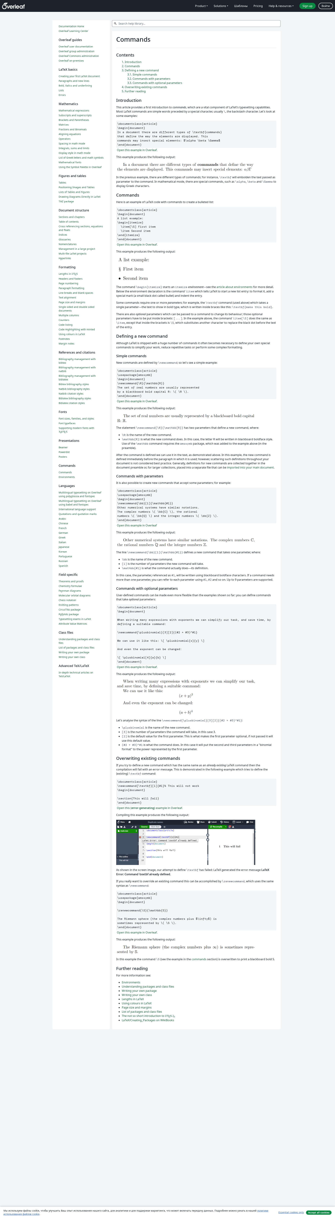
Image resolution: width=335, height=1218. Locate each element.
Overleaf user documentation (76, 46)
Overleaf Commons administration (79, 56)
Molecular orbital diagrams (75, 595)
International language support (77, 509)
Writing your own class (137, 995)
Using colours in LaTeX (136, 1003)
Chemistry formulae (70, 586)
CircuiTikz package (69, 609)
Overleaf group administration (76, 51)
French (63, 528)
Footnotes (64, 338)
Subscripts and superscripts (75, 115)
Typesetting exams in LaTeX (75, 619)
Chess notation (67, 600)
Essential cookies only (291, 1212)
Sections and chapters (72, 217)
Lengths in (68, 273)
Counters (64, 320)
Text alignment (67, 297)
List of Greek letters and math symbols (81, 157)
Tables (62, 182)
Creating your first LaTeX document (79, 76)
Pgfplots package (69, 614)
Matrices (64, 124)
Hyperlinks (65, 258)
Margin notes (66, 343)
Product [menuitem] (200, 6)
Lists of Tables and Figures (74, 192)
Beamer (63, 447)
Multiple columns (69, 315)
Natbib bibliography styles (74, 389)
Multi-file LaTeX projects (73, 253)
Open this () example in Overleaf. (149, 808)
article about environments (234, 287)
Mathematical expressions (74, 110)
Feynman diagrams (70, 590)
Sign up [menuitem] (307, 6)
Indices (63, 234)
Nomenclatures (68, 244)
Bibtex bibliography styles (74, 384)
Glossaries (65, 239)
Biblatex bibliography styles (75, 398)
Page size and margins (137, 1007)
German (63, 532)
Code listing (66, 324)
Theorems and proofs (71, 581)
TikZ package (66, 201)
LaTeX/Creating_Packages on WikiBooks (148, 1020)
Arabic (62, 518)
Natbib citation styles (71, 393)
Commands (65, 472)
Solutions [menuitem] (220, 6)
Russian (63, 561)
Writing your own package (139, 991)
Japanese (64, 547)
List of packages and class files (142, 1012)
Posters (63, 456)
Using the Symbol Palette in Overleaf (80, 167)
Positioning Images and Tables (77, 187)
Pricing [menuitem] (258, 6)
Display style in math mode (74, 153)
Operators (64, 138)
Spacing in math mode (72, 143)
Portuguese (65, 556)
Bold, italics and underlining (75, 85)
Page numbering (68, 283)
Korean (63, 551)
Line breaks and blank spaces (76, 292)
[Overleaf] (13, 6)
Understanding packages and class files (148, 986)
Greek (62, 537)
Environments (131, 982)
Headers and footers (71, 278)
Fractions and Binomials (73, 129)
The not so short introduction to (148, 1016)
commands (199, 959)
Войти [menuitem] (326, 6)
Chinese (63, 523)
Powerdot (64, 452)
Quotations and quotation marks (78, 514)
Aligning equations (70, 134)
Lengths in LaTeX (133, 999)
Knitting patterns (69, 604)
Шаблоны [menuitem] (241, 6)
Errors (62, 95)
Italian (62, 542)
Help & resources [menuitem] (280, 6)
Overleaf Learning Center (73, 31)
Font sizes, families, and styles (76, 418)
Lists (61, 90)
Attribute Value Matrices (73, 623)
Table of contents (69, 221)
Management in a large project (77, 248)
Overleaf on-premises (71, 60)
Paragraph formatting (71, 288)
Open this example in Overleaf (136, 525)
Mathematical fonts (70, 162)
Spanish (63, 565)
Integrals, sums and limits (74, 148)
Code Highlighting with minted (77, 329)
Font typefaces (67, 423)
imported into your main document (250, 467)
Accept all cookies (318, 1212)
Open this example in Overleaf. (137, 150)
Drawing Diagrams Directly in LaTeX (79, 196)
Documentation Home (71, 26)
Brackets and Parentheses (74, 120)
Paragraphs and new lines (74, 81)
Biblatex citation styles (72, 403)
